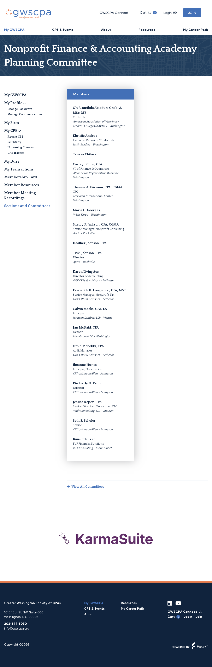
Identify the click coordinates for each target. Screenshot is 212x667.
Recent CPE (15, 136)
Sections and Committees (27, 206)
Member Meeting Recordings (20, 195)
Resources (147, 30)
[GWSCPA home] (27, 13)
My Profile (13, 103)
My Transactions (19, 169)
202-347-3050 (15, 624)
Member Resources (21, 185)
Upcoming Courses (20, 147)
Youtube (178, 603)
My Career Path (195, 30)
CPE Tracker (15, 153)
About (106, 30)
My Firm (11, 123)
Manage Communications (24, 114)
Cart (147, 12)
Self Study (14, 142)
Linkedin (169, 603)
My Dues (11, 162)
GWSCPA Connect (114, 13)
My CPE (10, 131)
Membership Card (20, 177)
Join (192, 13)
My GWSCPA (14, 30)
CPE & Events (62, 30)
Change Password (20, 109)
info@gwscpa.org (16, 628)
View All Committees (88, 486)
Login (167, 13)
